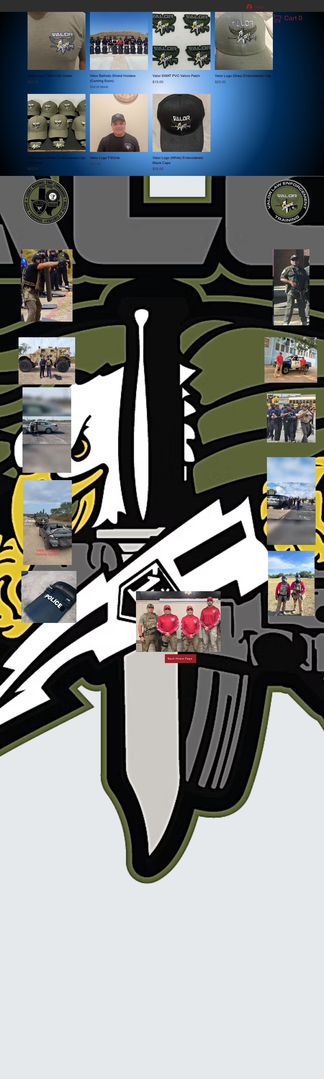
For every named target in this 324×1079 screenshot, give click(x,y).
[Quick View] (57, 41)
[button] (289, 18)
